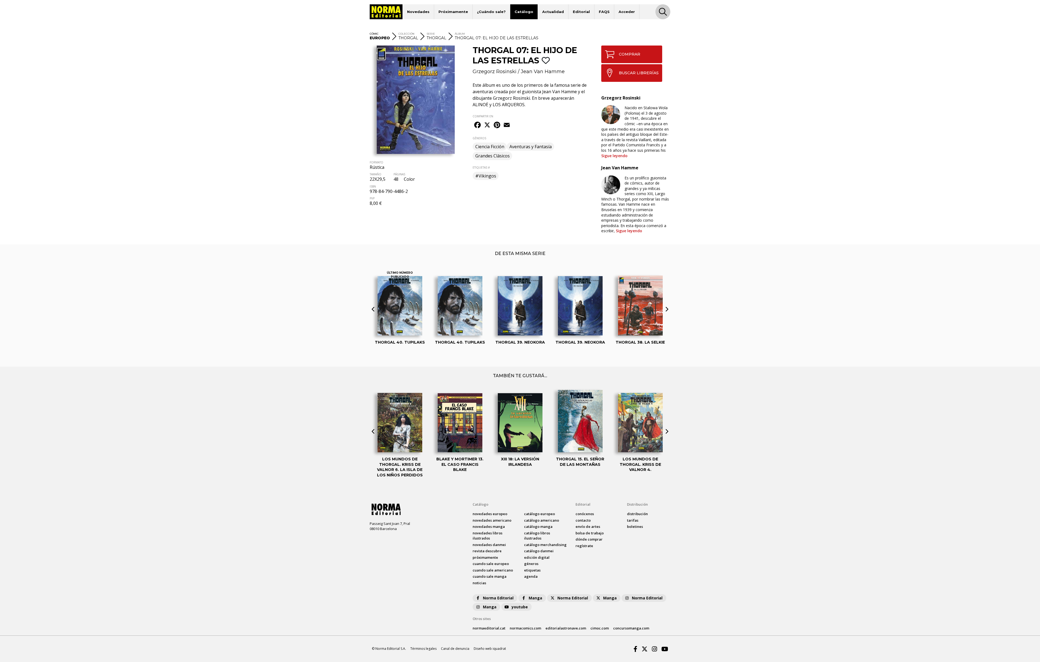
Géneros (531, 563)
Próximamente (453, 11)
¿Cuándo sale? (491, 11)
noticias (479, 582)
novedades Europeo (490, 513)
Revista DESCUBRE (487, 550)
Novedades (418, 11)
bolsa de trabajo (590, 533)
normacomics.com (525, 628)
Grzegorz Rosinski (494, 72)
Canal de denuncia (455, 648)
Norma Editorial (498, 597)
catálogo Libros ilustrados (537, 536)
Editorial (581, 11)
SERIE (431, 33)
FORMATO (376, 162)
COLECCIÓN (406, 33)
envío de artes (588, 526)
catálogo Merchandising (545, 544)
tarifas (632, 520)
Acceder (627, 11)
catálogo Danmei (539, 550)
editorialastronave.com (565, 628)
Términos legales (423, 648)
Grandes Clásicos (492, 156)
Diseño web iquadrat (490, 648)
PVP (372, 198)
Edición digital (537, 557)
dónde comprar (589, 539)
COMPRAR (629, 54)
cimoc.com (599, 628)
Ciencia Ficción (489, 147)
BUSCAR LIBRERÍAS (639, 72)
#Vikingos (485, 176)
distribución (637, 513)
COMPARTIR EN (483, 116)
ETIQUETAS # (481, 167)
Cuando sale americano (493, 570)
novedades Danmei (489, 544)
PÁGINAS (399, 174)
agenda (531, 576)
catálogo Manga (538, 526)
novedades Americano (492, 520)
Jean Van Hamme (543, 72)
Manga (535, 597)
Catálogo (524, 11)
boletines (635, 526)
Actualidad (553, 11)
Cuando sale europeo (491, 563)
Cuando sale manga (489, 576)
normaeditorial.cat (489, 628)
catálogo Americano (541, 520)
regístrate (584, 545)
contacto (583, 520)
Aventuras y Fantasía (530, 147)
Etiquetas (532, 570)
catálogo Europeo (539, 513)
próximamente (485, 557)
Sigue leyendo (614, 155)
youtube (520, 606)
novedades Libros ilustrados (487, 536)
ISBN (373, 186)
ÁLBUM (460, 33)
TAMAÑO (375, 174)
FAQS (604, 11)
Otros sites (482, 618)
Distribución (637, 504)
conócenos (585, 513)
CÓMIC (374, 33)
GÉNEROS (479, 138)
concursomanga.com (631, 628)
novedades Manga (489, 526)
